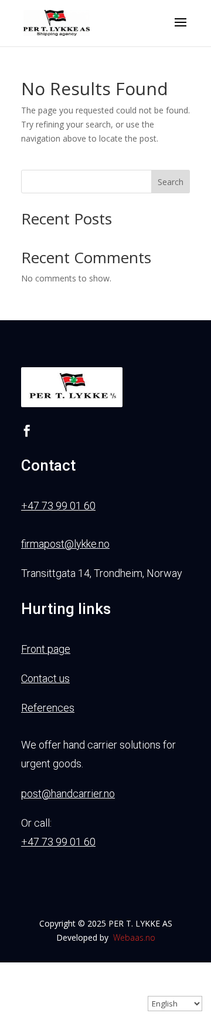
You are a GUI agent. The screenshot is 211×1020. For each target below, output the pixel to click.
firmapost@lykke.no (65, 544)
